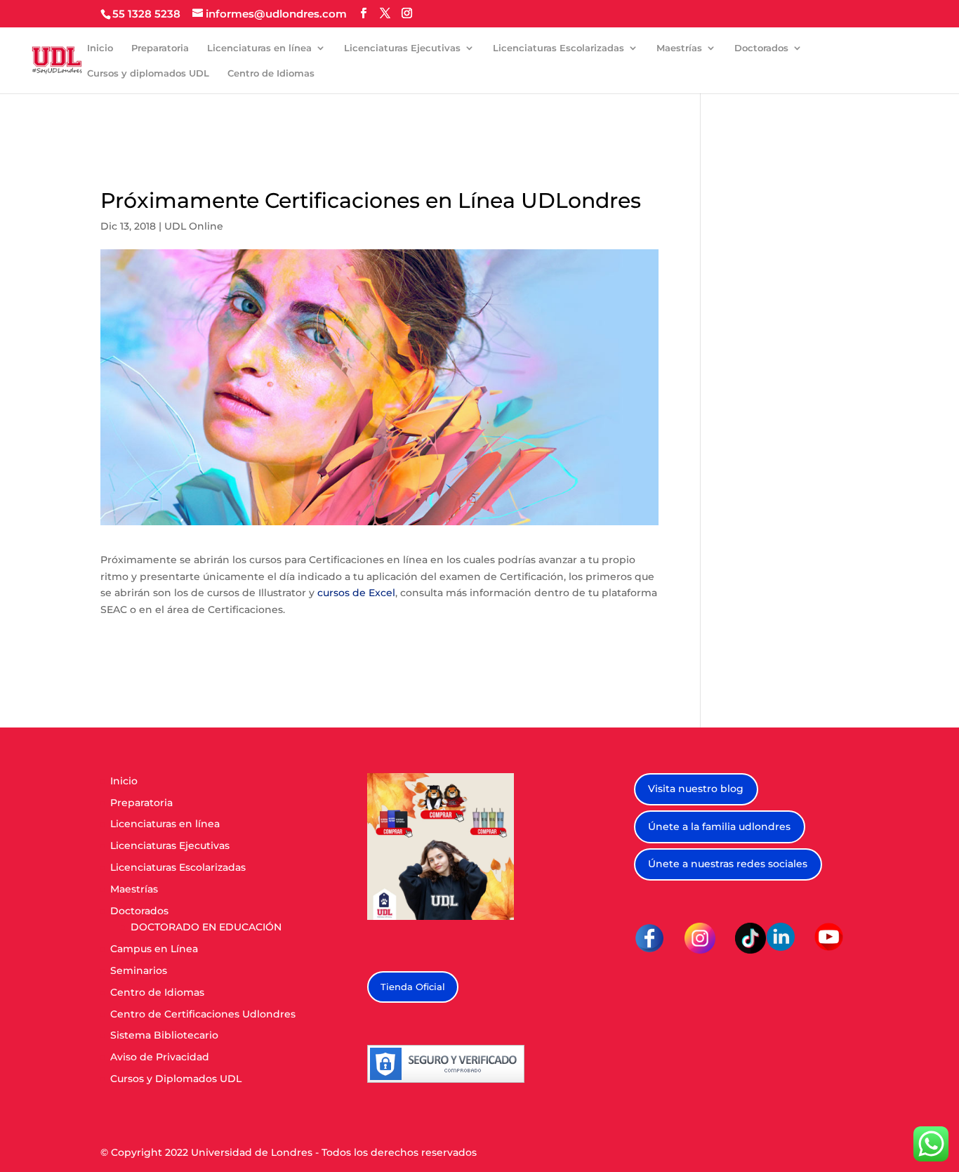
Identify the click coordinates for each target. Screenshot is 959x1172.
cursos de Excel (356, 592)
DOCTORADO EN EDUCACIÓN (206, 927)
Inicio (100, 48)
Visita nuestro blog (695, 788)
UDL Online (193, 226)
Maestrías (679, 48)
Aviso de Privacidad (159, 1057)
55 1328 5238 (146, 13)
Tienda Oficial (413, 986)
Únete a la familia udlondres (719, 826)
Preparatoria (160, 48)
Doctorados (761, 48)
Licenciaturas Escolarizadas (558, 48)
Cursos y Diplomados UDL (176, 1078)
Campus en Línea (154, 948)
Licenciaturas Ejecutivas (402, 48)
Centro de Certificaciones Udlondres (203, 1014)
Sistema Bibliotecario (164, 1035)
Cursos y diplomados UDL (148, 73)
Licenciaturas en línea (259, 48)
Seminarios (138, 970)
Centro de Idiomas (271, 73)
